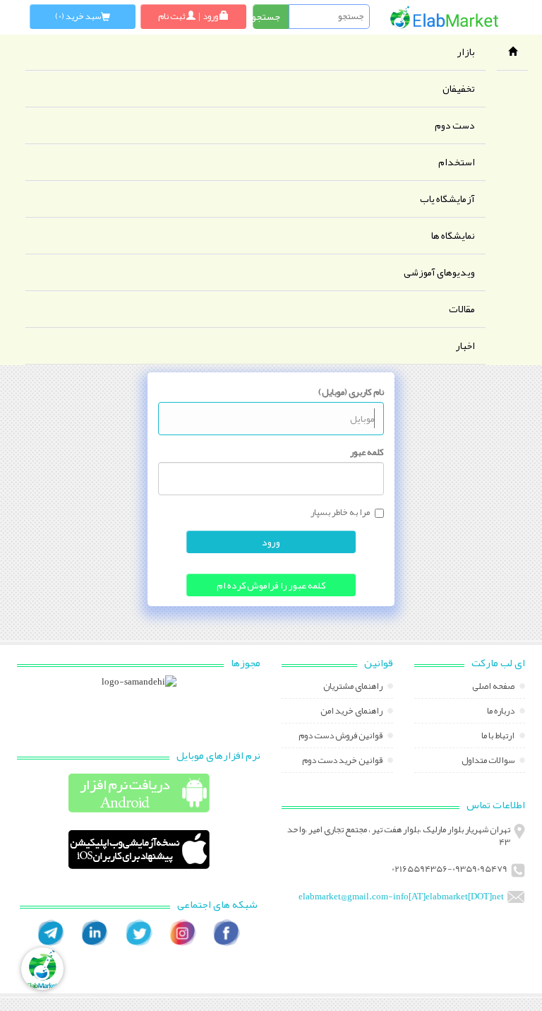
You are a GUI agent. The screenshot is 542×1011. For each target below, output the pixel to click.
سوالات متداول (489, 761)
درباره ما (501, 712)
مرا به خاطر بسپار (340, 513)
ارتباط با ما (498, 737)
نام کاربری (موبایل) (351, 392)
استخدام (456, 162)
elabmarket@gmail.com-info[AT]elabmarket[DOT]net (401, 896)
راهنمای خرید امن (352, 712)
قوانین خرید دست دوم (343, 761)
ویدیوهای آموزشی (439, 272)
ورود (271, 542)
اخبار (465, 346)
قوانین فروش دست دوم (341, 737)
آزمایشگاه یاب (447, 199)
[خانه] (444, 17)
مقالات (462, 309)
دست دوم (455, 125)
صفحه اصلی (494, 687)
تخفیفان (458, 88)
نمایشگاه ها (453, 235)
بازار (466, 52)
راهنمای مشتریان (353, 687)
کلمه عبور (367, 452)
